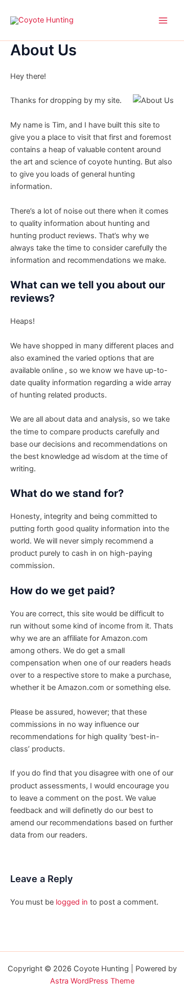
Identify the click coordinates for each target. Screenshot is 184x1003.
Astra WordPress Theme (92, 981)
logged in (72, 902)
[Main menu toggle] (163, 20)
